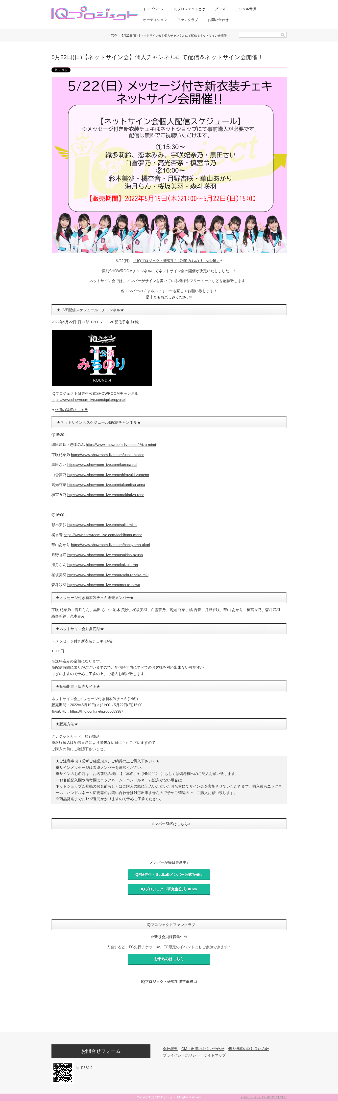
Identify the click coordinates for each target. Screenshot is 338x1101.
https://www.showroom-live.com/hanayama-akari (110, 545)
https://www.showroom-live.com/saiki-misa (102, 525)
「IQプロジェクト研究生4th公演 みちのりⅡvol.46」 (176, 261)
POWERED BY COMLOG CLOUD (264, 1097)
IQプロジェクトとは (189, 9)
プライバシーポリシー (181, 1055)
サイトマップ (215, 1055)
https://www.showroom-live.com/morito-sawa (103, 585)
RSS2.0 (86, 1068)
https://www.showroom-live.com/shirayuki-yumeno (108, 475)
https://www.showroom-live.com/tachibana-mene (103, 535)
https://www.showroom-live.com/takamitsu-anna (106, 485)
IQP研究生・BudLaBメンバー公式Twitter (169, 874)
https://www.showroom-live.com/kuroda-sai (102, 464)
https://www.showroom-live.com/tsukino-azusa (105, 555)
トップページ (153, 9)
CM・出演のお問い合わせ (202, 1049)
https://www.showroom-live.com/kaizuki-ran (102, 565)
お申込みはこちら (169, 959)
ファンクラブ (187, 20)
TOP (114, 35)
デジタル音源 (245, 9)
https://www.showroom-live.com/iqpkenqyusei (88, 399)
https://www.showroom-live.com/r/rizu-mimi (121, 444)
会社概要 (170, 1049)
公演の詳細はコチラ (71, 410)
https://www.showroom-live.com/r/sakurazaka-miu (107, 575)
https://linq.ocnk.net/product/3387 (96, 711)
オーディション (155, 20)
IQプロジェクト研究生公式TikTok (169, 889)
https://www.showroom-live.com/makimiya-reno (105, 495)
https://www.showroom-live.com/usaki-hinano (107, 455)
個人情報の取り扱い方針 (248, 1049)
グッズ (220, 9)
